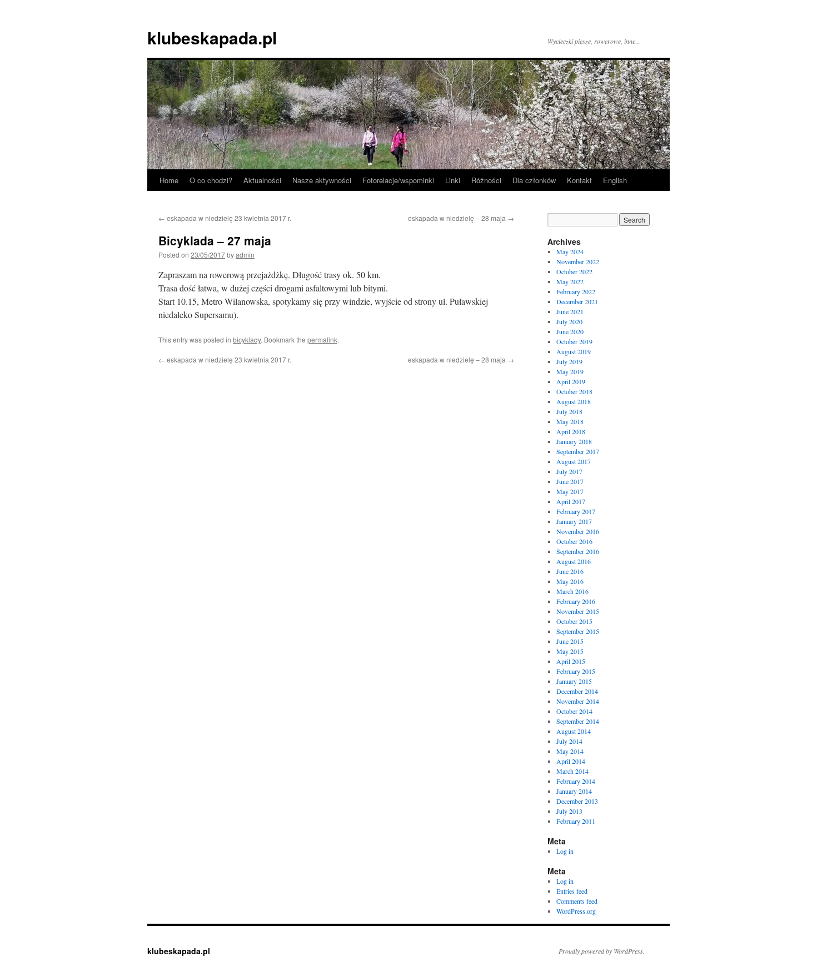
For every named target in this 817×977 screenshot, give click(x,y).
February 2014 (575, 781)
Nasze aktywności (321, 180)
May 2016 (570, 581)
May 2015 (570, 651)
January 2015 (574, 681)
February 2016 (575, 601)
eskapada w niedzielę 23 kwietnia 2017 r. (224, 218)
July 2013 (569, 811)
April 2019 (570, 381)
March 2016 (572, 591)
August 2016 (573, 561)
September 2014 (577, 721)
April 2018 (570, 431)
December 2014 (577, 691)
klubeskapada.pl (212, 37)
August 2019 (573, 351)
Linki (452, 180)
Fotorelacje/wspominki (398, 180)
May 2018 (570, 421)
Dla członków (534, 180)
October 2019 (574, 341)
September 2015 (577, 631)
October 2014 (574, 711)
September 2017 (577, 451)
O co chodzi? (211, 180)
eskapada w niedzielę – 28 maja (461, 218)
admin (245, 254)
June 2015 (570, 641)
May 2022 (570, 281)
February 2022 (575, 291)
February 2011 (575, 821)
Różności (486, 180)
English (615, 180)
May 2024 (570, 251)
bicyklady (247, 339)
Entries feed (571, 891)
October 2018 (574, 391)
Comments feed (576, 901)
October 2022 (574, 271)
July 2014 (569, 741)
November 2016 (577, 531)
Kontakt (579, 180)
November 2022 (577, 261)
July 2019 (569, 361)
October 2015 (574, 621)
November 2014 (577, 701)
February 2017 (575, 511)
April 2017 (570, 501)
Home (169, 180)
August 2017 (573, 461)
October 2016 (574, 541)
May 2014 (570, 751)
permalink (322, 339)
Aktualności (262, 180)
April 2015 (570, 661)
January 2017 (574, 521)
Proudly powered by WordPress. (602, 950)
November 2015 (577, 611)
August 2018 (573, 401)
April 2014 (570, 761)
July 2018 (569, 411)
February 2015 (575, 671)
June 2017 (570, 481)
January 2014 (574, 791)
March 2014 (572, 771)
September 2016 (577, 551)
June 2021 (570, 311)
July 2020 (569, 321)
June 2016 (570, 571)
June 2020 (570, 331)
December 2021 (577, 301)
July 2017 (569, 471)
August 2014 (573, 731)
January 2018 (574, 441)
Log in (565, 851)
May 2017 (570, 491)
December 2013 (577, 801)
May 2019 (570, 371)
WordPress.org (576, 911)
